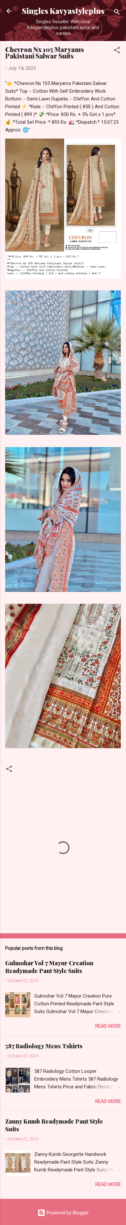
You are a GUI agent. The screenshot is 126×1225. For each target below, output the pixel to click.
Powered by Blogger (67, 1213)
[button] (117, 51)
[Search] (117, 13)
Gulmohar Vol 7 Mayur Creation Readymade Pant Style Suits (49, 967)
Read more (108, 1026)
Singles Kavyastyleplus (63, 11)
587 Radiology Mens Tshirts (43, 1046)
